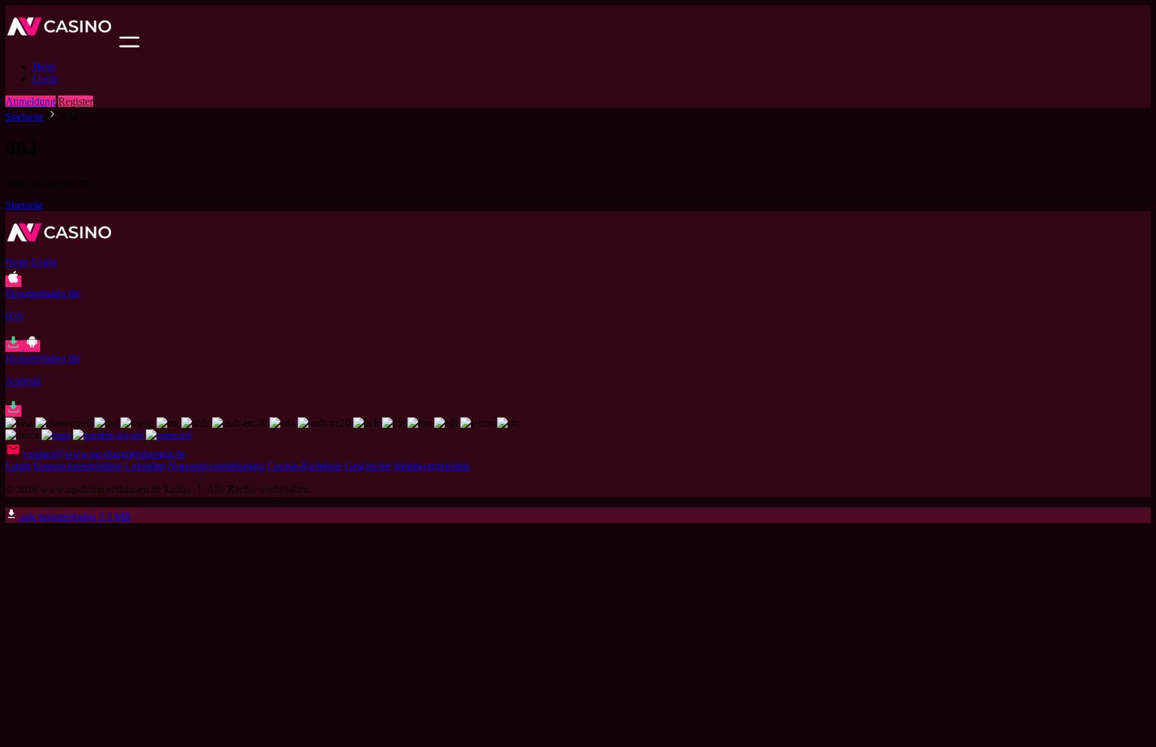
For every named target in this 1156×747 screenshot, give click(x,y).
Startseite (24, 116)
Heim (44, 66)
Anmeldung (30, 101)
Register (75, 101)
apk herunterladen (74, 516)
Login (45, 78)
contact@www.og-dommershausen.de (104, 453)
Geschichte (368, 465)
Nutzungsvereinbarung (216, 465)
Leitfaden (145, 465)
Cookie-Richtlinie (304, 465)
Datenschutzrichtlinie (77, 465)
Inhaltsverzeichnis (432, 465)
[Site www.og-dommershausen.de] (60, 43)
